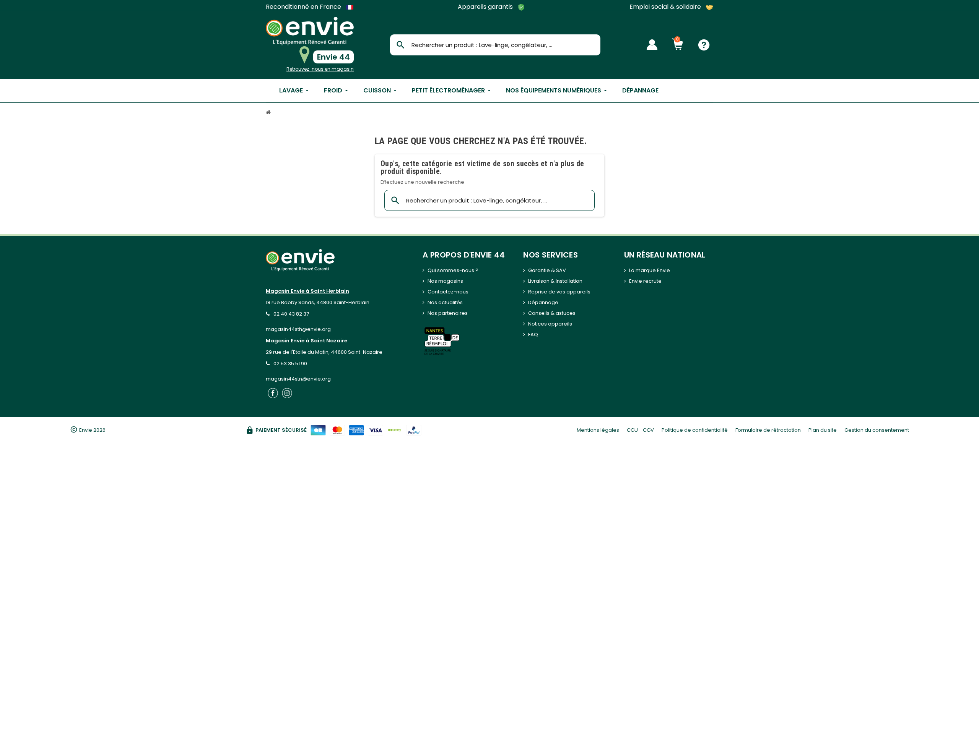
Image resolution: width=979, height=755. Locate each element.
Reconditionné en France (304, 7)
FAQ (533, 334)
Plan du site (822, 430)
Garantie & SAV (547, 270)
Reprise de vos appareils (559, 291)
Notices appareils (550, 323)
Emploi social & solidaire (666, 7)
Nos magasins (445, 281)
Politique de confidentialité (695, 430)
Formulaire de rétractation (768, 430)
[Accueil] (269, 113)
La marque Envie (649, 270)
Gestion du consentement (876, 430)
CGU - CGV (640, 430)
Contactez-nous (448, 291)
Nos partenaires (448, 313)
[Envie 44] (310, 31)
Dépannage (543, 302)
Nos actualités (445, 302)
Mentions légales (598, 430)
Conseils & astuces (552, 313)
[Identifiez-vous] (652, 44)
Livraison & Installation (555, 281)
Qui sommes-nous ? (453, 270)
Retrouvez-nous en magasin (320, 69)
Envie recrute (645, 281)
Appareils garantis (486, 7)
